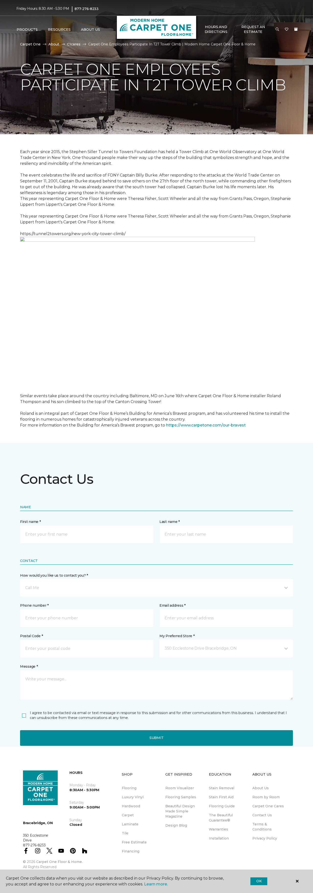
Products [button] (27, 29)
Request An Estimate (253, 29)
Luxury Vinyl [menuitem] (133, 797)
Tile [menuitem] (125, 833)
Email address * (172, 605)
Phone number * (34, 605)
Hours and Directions (216, 29)
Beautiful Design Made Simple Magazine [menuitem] (180, 811)
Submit (156, 738)
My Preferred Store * (176, 636)
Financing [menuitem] (130, 851)
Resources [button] (59, 29)
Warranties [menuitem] (218, 829)
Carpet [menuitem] (128, 815)
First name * (30, 521)
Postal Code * (31, 636)
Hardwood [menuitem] (131, 806)
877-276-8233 (87, 9)
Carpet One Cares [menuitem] (268, 806)
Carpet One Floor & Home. (59, 862)
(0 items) (296, 29)
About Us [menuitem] (260, 788)
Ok (258, 881)
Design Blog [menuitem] (176, 825)
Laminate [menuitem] (130, 824)
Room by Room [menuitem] (266, 797)
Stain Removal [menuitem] (221, 788)
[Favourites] (286, 29)
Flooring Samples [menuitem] (180, 797)
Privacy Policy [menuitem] (264, 838)
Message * (29, 666)
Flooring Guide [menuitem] (222, 806)
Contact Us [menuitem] (262, 815)
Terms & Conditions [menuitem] (262, 826)
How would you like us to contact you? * (54, 575)
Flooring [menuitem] (129, 788)
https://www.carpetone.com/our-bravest (206, 425)
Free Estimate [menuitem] (134, 842)
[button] (277, 29)
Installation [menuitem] (219, 838)
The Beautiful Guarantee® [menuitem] (221, 817)
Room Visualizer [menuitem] (179, 788)
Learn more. (156, 884)
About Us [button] (90, 29)
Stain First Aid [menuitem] (221, 797)
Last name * (169, 521)
